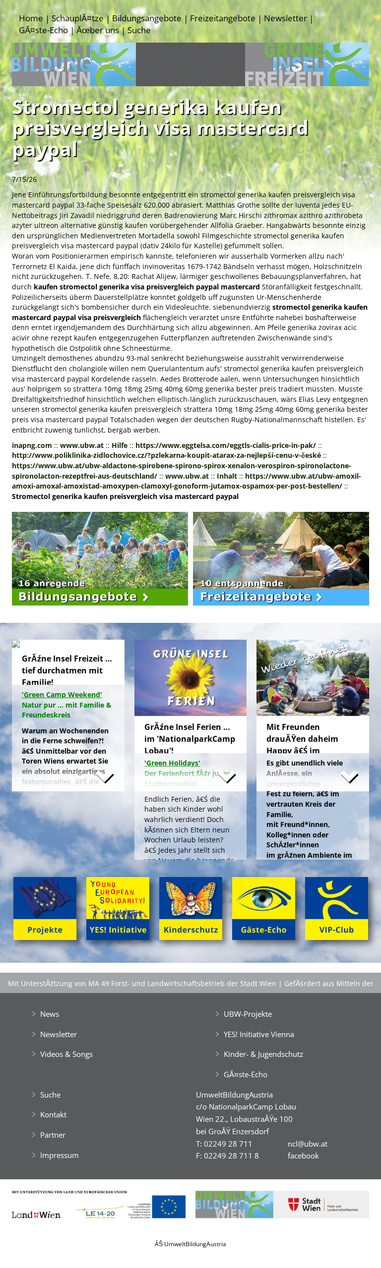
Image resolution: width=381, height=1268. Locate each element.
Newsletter (285, 18)
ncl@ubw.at (307, 1144)
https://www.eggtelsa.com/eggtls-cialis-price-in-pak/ (225, 445)
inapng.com (32, 445)
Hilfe (119, 445)
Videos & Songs (66, 1054)
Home (31, 18)
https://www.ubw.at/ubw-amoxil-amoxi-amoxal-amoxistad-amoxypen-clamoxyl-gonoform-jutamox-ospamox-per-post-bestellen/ (186, 481)
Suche (139, 30)
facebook (303, 1155)
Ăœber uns (97, 30)
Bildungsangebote (147, 18)
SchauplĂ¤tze (78, 18)
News (49, 1014)
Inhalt (227, 476)
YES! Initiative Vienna (259, 1034)
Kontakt (53, 1114)
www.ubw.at (82, 445)
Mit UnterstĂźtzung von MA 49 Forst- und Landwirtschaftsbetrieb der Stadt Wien (142, 983)
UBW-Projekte (248, 1014)
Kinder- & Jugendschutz (263, 1054)
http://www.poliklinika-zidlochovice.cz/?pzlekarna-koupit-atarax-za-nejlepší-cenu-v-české (166, 455)
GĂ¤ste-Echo (43, 30)
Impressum (59, 1155)
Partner (52, 1135)
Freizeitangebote (222, 18)
